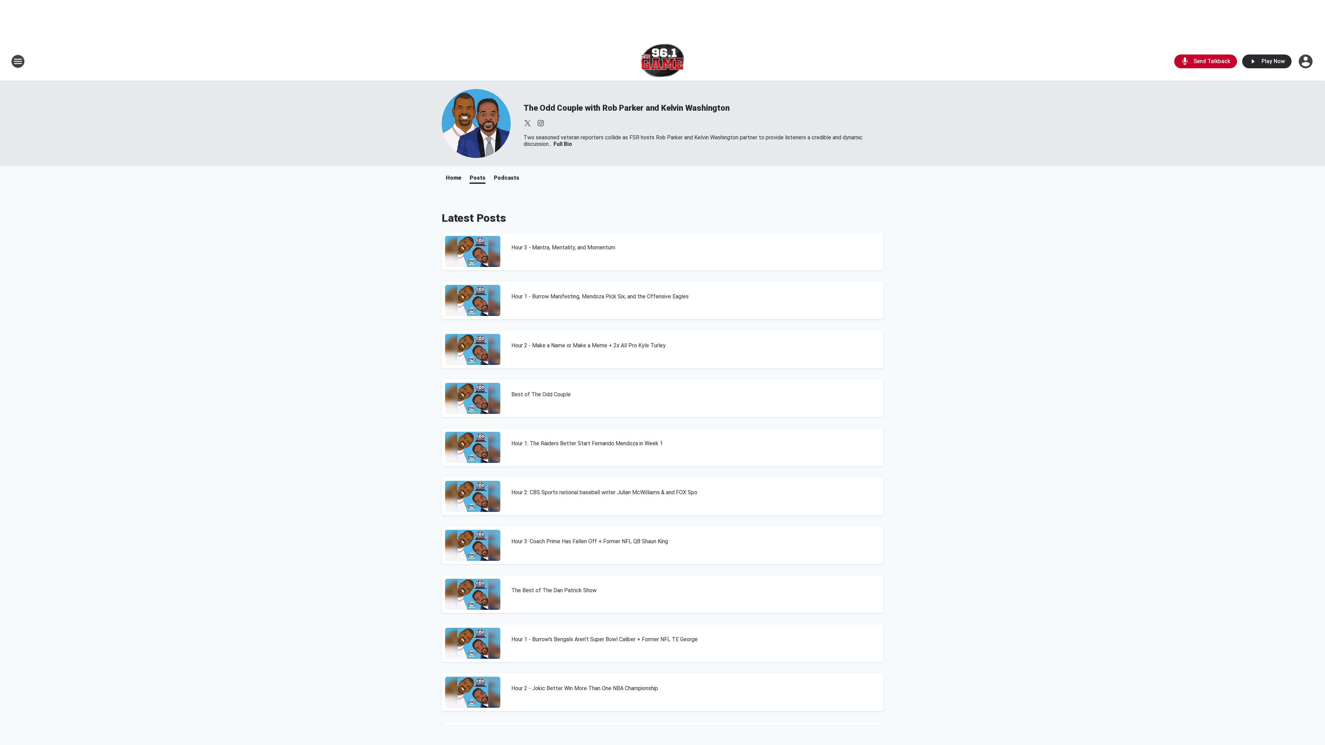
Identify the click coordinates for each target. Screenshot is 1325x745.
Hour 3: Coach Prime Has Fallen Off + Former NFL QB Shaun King (589, 541)
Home (453, 178)
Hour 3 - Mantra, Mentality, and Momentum (563, 247)
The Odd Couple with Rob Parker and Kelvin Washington (626, 108)
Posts (477, 178)
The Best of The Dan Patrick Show (554, 590)
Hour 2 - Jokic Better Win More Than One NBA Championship (584, 688)
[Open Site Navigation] (18, 61)
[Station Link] (662, 61)
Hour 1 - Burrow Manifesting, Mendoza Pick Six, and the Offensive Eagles (600, 296)
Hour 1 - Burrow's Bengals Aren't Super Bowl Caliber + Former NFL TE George (604, 639)
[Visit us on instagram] (541, 123)
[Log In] (1306, 61)
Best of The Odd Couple (541, 394)
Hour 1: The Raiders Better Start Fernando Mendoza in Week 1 (587, 443)
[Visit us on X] (527, 123)
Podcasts (506, 178)
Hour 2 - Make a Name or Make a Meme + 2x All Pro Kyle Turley (588, 345)
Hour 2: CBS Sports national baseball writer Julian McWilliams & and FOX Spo (604, 492)
